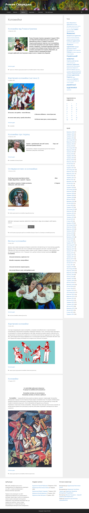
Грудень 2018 (70, 223)
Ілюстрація (75, 24)
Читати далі (11, 66)
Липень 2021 (70, 175)
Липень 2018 (70, 233)
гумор (14, 232)
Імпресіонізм (74, 26)
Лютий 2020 (70, 203)
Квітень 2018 (70, 235)
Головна (9, 12)
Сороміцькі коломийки (45, 232)
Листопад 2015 (71, 292)
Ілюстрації (69, 26)
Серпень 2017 (70, 251)
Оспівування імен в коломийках (22, 168)
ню (78, 80)
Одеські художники (77, 50)
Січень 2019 (70, 221)
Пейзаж (69, 52)
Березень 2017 (71, 261)
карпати (26, 69)
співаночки (29, 370)
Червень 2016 (70, 278)
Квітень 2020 (70, 199)
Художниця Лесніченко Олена (40, 487)
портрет (72, 82)
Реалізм (68, 54)
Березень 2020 (71, 201)
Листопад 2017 (71, 245)
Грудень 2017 (70, 243)
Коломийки (13, 378)
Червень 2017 (70, 255)
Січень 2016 (70, 288)
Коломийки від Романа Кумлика (22, 28)
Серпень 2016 (70, 274)
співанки (42, 69)
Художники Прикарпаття (76, 71)
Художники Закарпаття (72, 67)
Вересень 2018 (71, 229)
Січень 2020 (70, 205)
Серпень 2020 (70, 193)
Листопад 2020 (71, 189)
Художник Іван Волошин (39, 495)
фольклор (52, 232)
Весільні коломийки (17, 241)
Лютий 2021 (70, 183)
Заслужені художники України (73, 39)
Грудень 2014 (70, 314)
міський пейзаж (74, 80)
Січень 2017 (70, 264)
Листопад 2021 (71, 169)
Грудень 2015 (70, 290)
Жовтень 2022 (70, 161)
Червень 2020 (70, 195)
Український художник (71, 62)
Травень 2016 (70, 280)
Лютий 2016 (70, 286)
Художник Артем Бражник (39, 493)
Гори (72, 29)
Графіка (76, 29)
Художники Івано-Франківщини (73, 66)
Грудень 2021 (70, 167)
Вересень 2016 (71, 272)
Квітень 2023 (70, 159)
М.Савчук (17, 160)
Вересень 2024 (71, 142)
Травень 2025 (70, 136)
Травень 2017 (70, 257)
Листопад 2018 (71, 225)
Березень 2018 (71, 237)
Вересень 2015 (71, 296)
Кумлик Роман (36, 69)
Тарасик (61, 491)
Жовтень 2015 (70, 294)
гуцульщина (21, 69)
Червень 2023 (70, 155)
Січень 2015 (70, 312)
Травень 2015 (70, 304)
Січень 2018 (70, 241)
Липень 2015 (70, 300)
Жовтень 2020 (70, 191)
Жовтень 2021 (70, 171)
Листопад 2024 (71, 140)
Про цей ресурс (49, 12)
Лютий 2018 (70, 239)
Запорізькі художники (75, 37)
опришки (68, 82)
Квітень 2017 (70, 258)
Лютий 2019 (70, 219)
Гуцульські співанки (13, 69)
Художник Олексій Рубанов (39, 485)
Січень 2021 (70, 185)
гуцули (14, 213)
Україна (23, 12)
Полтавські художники (76, 52)
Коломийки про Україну (19, 134)
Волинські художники (71, 27)
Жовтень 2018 (70, 227)
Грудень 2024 (70, 138)
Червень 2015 (70, 302)
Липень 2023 (70, 154)
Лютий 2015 (70, 310)
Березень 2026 (71, 132)
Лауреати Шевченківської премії (73, 42)
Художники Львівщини (71, 69)
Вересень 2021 (71, 173)
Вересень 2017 (71, 249)
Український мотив (72, 61)
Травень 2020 (70, 197)
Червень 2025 (70, 134)
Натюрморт (70, 50)
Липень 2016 (70, 276)
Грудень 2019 (70, 207)
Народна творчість (35, 232)
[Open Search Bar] (82, 12)
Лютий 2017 (70, 262)
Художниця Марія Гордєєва (40, 491)
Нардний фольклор (29, 213)
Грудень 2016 (70, 266)
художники (69, 89)
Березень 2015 (71, 308)
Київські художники (73, 41)
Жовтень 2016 (70, 270)
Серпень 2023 (70, 152)
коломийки (30, 69)
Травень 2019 (70, 217)
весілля (11, 232)
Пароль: (10, 227)
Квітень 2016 (70, 282)
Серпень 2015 (70, 298)
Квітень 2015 (70, 306)
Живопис (15, 12)
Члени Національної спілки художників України (74, 75)
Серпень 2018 (70, 231)
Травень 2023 (70, 157)
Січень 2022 (70, 165)
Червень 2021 (70, 177)
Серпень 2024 (70, 144)
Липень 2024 (70, 146)
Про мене (40, 12)
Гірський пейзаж (70, 31)
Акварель (79, 26)
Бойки (10, 213)
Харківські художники (73, 64)
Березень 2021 (71, 181)
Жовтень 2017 (70, 247)
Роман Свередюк (18, 4)
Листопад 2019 (71, 209)
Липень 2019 (70, 215)
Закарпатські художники (74, 35)
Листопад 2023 (71, 148)
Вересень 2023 (71, 150)
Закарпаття (69, 37)
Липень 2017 (70, 253)
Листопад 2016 (71, 268)
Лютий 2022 (70, 163)
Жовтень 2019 (70, 211)
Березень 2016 (71, 284)
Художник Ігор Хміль (73, 489)
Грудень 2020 (70, 187)
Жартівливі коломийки (18, 323)
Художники (31, 12)
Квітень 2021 (70, 179)
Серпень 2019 (70, 213)
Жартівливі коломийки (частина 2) (23, 78)
